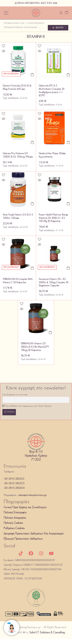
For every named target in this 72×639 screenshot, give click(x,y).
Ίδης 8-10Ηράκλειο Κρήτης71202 (36, 456)
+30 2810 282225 (14, 479)
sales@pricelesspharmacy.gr (32, 495)
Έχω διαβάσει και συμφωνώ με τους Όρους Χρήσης (28, 406)
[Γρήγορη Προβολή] (3, 51)
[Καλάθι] (66, 13)
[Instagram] (41, 553)
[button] (68, 74)
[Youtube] (51, 553)
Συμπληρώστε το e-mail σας (14, 395)
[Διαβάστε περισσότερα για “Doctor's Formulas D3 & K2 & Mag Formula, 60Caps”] (32, 74)
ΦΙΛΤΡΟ (60, 28)
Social (9, 546)
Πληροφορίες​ (16, 502)
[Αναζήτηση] (61, 12)
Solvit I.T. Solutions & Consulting (47, 632)
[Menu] (6, 12)
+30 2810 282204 (14, 488)
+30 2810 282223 (14, 483)
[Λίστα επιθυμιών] (3, 46)
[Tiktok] (20, 553)
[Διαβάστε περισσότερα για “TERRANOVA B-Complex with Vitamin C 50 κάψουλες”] (32, 268)
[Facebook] (30, 553)
